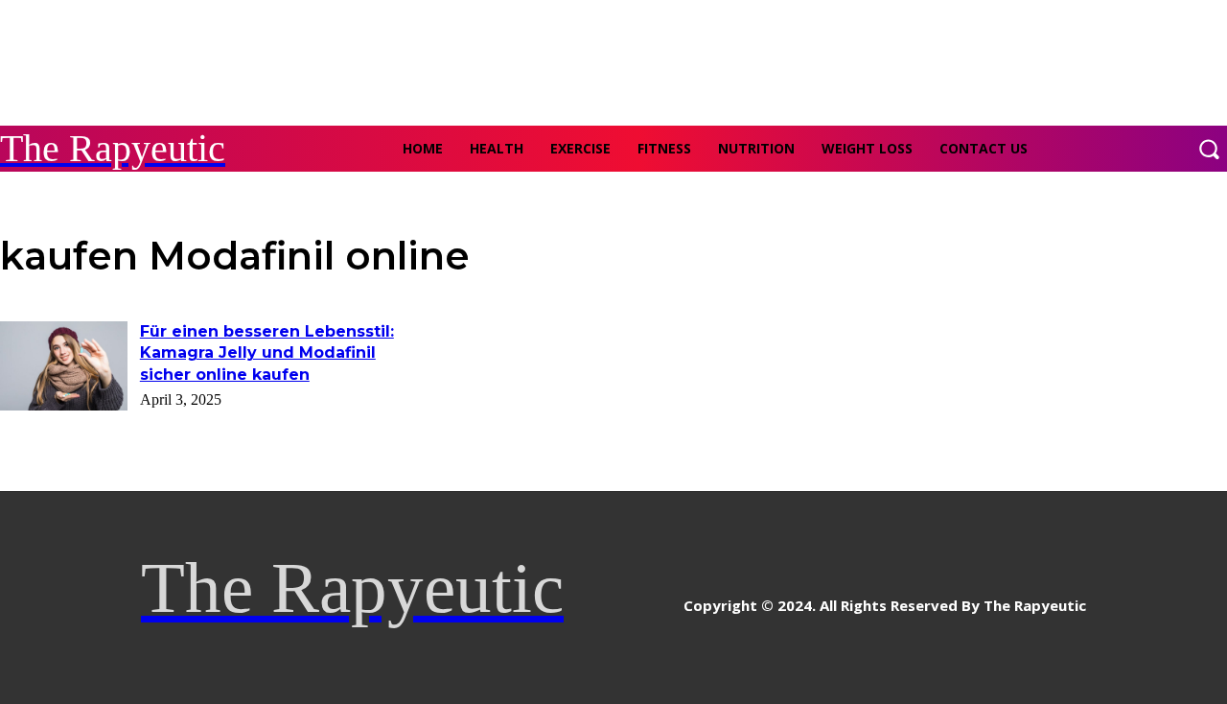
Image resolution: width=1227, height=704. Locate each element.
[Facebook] (580, 598)
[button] (1209, 148)
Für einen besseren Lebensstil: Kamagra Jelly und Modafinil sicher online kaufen (267, 353)
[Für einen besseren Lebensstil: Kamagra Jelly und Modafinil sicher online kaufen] (63, 366)
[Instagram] (623, 598)
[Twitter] (666, 598)
